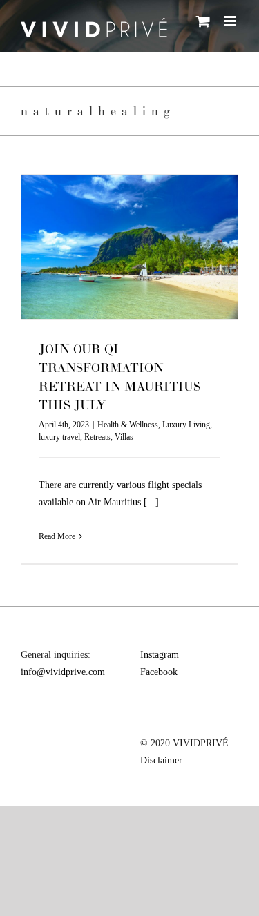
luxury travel (59, 437)
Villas (124, 437)
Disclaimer (161, 760)
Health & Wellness (127, 424)
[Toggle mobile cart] (203, 21)
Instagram (159, 655)
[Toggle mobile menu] (231, 21)
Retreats (97, 437)
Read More (57, 536)
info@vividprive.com (63, 672)
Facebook (159, 672)
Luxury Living (186, 424)
